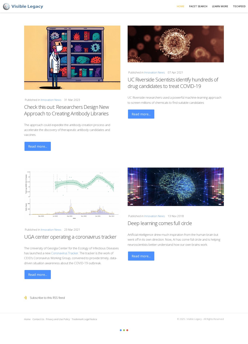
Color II (124, 330)
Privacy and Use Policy (58, 319)
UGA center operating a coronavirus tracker (70, 236)
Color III (127, 330)
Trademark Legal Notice (84, 319)
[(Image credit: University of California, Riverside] (176, 44)
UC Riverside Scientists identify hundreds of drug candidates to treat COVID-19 (173, 82)
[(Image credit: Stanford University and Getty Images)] (176, 187)
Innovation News (51, 100)
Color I (121, 330)
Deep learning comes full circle (160, 223)
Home (27, 319)
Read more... (37, 146)
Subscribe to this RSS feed (47, 298)
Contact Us (38, 319)
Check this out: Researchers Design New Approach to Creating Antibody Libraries (66, 110)
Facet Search (198, 6)
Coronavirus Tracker (64, 253)
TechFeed (239, 6)
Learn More (220, 6)
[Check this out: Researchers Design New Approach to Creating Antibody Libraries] (72, 58)
